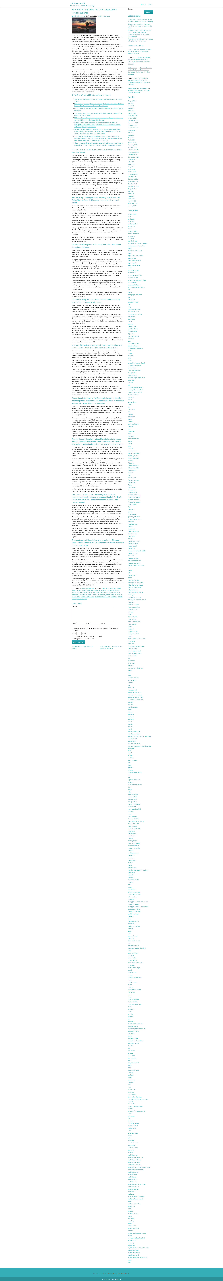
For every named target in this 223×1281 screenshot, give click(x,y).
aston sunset (132, 282)
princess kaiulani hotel (135, 963)
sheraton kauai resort (135, 1024)
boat (129, 341)
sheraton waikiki (133, 1031)
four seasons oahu (134, 502)
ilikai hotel (131, 661)
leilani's (130, 782)
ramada (130, 975)
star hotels (131, 1055)
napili (130, 865)
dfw (129, 434)
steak (130, 1065)
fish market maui (133, 480)
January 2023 (132, 206)
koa (129, 763)
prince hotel (132, 958)
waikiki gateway (133, 1172)
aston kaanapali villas (135, 275)
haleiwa (130, 526)
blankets (131, 339)
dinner (130, 441)
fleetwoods (131, 483)
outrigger (131, 899)
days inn (131, 426)
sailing (130, 1007)
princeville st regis (134, 968)
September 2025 (133, 128)
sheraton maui (133, 1026)
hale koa (131, 522)
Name (74, 623)
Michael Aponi (132, 68)
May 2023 (131, 196)
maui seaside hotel (134, 828)
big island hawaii (133, 336)
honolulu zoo (132, 609)
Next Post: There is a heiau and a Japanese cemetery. (111, 647)
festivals (130, 473)
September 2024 (133, 157)
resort (130, 985)
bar (129, 297)
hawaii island (132, 546)
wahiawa (131, 1150)
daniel (130, 419)
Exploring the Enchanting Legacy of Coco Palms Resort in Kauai (139, 31)
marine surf (132, 807)
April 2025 (131, 140)
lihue (129, 787)
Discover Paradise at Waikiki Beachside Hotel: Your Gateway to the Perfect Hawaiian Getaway (139, 61)
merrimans (131, 836)
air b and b (131, 226)
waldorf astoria (133, 1214)
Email (88, 623)
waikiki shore (132, 1182)
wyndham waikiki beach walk (137, 1257)
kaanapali (131, 687)
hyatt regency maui (134, 651)
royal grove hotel (133, 999)
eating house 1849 (134, 453)
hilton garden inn (133, 580)
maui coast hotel (133, 824)
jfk (129, 685)
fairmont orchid (133, 468)
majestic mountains (109, 595)
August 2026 (132, 101)
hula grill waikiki (133, 634)
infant (130, 670)
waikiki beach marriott (135, 1157)
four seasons (132, 492)
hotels (130, 626)
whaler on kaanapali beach (137, 1233)
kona (129, 765)
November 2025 (133, 123)
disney (130, 443)
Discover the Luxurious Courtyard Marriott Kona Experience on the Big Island (140, 26)
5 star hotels (132, 214)
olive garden (132, 897)
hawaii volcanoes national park (98, 592)
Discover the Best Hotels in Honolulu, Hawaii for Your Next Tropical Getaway (139, 51)
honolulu (131, 602)
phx (129, 943)
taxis (129, 1085)
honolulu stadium (134, 607)
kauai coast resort (134, 734)
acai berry (131, 219)
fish (129, 475)
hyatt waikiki (132, 656)
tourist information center (136, 1111)
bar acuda (131, 299)
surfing (130, 1072)
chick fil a (131, 380)
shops (130, 1036)
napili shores (132, 868)
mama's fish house (134, 804)
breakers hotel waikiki (135, 348)
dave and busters (133, 424)
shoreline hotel (133, 1038)
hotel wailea (132, 624)
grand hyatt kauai (134, 517)
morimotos (131, 860)
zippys (130, 1260)
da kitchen (131, 417)
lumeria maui (132, 799)
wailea (130, 1201)
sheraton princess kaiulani (136, 1029)
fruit (129, 507)
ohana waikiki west (134, 894)
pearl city (131, 938)
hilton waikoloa (133, 590)
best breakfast (133, 329)
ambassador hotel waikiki (136, 246)
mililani (130, 838)
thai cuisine (132, 1090)
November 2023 (133, 181)
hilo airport (131, 575)
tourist (130, 1109)
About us (143, 4)
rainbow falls (132, 972)
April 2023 (131, 198)
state (129, 1060)
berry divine (132, 326)
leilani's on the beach (135, 785)
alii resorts (131, 236)
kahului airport (133, 707)
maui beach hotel (133, 819)
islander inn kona (133, 678)
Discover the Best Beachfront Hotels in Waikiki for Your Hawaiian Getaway (140, 21)
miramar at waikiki (134, 843)
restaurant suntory (134, 990)
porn (129, 49)
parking (130, 929)
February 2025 (132, 145)
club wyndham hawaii (135, 387)
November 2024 (133, 152)
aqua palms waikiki (134, 260)
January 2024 (132, 177)
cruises (130, 414)
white (130, 1235)
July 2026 (131, 103)
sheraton (131, 1021)
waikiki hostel (132, 1174)
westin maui (132, 1226)
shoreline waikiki (133, 1043)
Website (102, 623)
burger (130, 353)
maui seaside (132, 826)
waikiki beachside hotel (135, 1170)
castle (130, 360)
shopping (131, 1033)
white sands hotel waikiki (136, 1238)
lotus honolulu (133, 794)
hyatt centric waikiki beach (137, 639)
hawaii (85, 592)
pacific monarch (133, 914)
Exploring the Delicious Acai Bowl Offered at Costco (139, 92)
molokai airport (133, 853)
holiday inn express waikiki (137, 600)
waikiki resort (132, 1179)
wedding (131, 1221)
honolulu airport (133, 605)
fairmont (131, 463)
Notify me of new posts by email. (85, 639)
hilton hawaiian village (135, 585)
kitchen (130, 755)
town (129, 1113)
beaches (104, 588)
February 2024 (132, 174)
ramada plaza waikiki (135, 977)
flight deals (131, 487)
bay (129, 304)
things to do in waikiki (135, 1106)
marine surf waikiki (134, 809)
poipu (130, 950)
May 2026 (131, 108)
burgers (130, 356)
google (130, 512)
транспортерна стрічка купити (138, 88)
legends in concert (134, 780)
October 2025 (132, 125)
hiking (130, 570)
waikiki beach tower (134, 1160)
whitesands (132, 1240)
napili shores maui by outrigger (138, 870)
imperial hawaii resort (135, 668)
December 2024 (133, 150)
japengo (130, 683)
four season (132, 490)
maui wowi (131, 831)
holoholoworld (78, 16)
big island (131, 334)
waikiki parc (132, 1177)
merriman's (132, 833)
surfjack (130, 1075)
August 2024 (132, 159)
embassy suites (133, 456)
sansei (130, 1011)
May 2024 (131, 167)
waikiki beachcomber (135, 1165)
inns (129, 675)
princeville (131, 965)
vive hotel (131, 1140)
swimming (131, 1080)
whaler (130, 1231)
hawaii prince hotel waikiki (136, 551)
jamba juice (132, 680)
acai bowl (131, 221)
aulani (130, 292)
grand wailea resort (134, 519)
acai (129, 217)
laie (129, 775)
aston (130, 268)
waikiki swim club (134, 1187)
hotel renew (132, 619)
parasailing (131, 924)
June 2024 (131, 164)
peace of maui (132, 936)
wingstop (131, 1243)
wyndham (131, 1245)
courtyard (131, 409)
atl (129, 290)
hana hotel (131, 536)
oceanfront (131, 889)
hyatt (129, 636)
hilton (130, 578)
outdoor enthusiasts (87, 597)
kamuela (131, 717)
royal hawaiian (133, 1002)
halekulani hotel (133, 531)
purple (130, 970)
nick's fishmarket (133, 880)
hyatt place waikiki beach (136, 646)
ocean (130, 887)
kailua (130, 709)
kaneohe (131, 719)
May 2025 (131, 137)
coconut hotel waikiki (135, 392)
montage (131, 858)
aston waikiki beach (134, 285)
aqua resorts (132, 263)
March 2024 (132, 172)
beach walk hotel (133, 312)
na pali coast (76, 597)
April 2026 (131, 111)
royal (129, 997)
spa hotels (131, 1051)
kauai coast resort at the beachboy (139, 736)
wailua (130, 1209)
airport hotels (132, 231)
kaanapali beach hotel (135, 697)
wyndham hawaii (133, 1250)
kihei (129, 750)
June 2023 (131, 194)
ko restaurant (132, 760)
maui (129, 814)
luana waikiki (132, 797)
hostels (130, 612)
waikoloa (131, 1194)
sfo (129, 1019)
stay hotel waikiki (133, 1063)
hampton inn (132, 534)
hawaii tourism (133, 553)
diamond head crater (78, 590)
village (130, 1135)
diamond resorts (133, 439)
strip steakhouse (133, 1070)
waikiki (130, 1153)
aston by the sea (133, 270)
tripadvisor (131, 1116)
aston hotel (132, 273)
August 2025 (132, 130)
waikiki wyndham (133, 1189)
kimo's (130, 753)
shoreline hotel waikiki (135, 1041)
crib (129, 412)
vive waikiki (131, 1145)
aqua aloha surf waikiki (135, 256)
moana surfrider (133, 846)
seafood (130, 1016)
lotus (129, 792)
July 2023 (131, 191)
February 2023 (132, 203)
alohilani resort (133, 241)
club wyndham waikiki (135, 390)
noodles (130, 882)
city (129, 385)
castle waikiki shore (134, 365)
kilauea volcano (98, 595)
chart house (132, 368)
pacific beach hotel (134, 911)
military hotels (132, 841)
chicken (130, 382)
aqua (129, 253)
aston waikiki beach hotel (136, 287)
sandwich (131, 1009)
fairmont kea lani (133, 465)
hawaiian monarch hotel (136, 565)
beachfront (131, 317)
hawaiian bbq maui (134, 561)
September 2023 (133, 186)
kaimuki (130, 712)
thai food (131, 1092)
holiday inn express (134, 597)
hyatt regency (132, 648)
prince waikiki (132, 960)
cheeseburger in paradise (136, 378)
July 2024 (131, 162)
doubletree (131, 451)
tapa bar (131, 1082)
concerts (131, 397)
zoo (129, 1262)
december (131, 431)
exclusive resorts (133, 458)
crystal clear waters (114, 588)
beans (130, 321)
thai (129, 1087)
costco (130, 404)
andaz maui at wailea (135, 251)
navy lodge (131, 872)
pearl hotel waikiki (134, 941)
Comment (76, 606)
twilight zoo (132, 1128)
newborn (131, 877)
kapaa (130, 722)
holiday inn (131, 595)
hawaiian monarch (134, 563)
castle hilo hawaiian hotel (136, 363)
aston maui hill (133, 278)
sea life (130, 1014)
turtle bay (131, 1121)
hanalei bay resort (134, 541)
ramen (130, 980)
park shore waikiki (134, 926)
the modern (132, 1094)
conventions (132, 402)
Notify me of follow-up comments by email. (88, 636)
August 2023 (132, 189)
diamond (131, 436)
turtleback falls (133, 1126)
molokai (119, 595)
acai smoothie (132, 224)
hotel (129, 614)
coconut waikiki (133, 395)
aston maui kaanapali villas (137, 280)
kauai (90, 595)
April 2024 (131, 169)
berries (130, 324)
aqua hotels (132, 258)
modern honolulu (134, 848)
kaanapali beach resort (135, 700)
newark (130, 875)
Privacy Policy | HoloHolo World (118, 1274)
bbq (129, 307)
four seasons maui (134, 500)
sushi (130, 1077)
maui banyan (132, 816)
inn (129, 673)
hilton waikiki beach (134, 587)
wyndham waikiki (133, 1255)
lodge (130, 789)
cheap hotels (132, 373)
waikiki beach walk (134, 1162)
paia (129, 919)
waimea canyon (81, 599)
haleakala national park (102, 590)
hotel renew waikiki (134, 622)
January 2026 (132, 118)
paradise (98, 597)
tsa (129, 1118)
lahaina (130, 770)
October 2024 (132, 155)
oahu (129, 885)
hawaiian (131, 556)
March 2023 (132, 201)
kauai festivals (132, 739)
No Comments (105, 16)
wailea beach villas (134, 1204)
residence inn (132, 982)
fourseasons (132, 504)
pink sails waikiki (133, 946)
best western (132, 331)
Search (130, 9)
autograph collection (135, 295)
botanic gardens (133, 343)
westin (130, 1223)
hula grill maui (132, 631)
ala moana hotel (133, 234)
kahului (130, 705)
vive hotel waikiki (133, 1143)
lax (129, 777)
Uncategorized (86, 588)
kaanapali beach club (135, 695)
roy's (129, 994)
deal (129, 429)
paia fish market (133, 921)
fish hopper (132, 478)
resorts (130, 987)
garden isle (89, 590)
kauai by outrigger (134, 731)
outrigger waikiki (133, 904)
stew (129, 1068)
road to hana (105, 597)
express (130, 461)
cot (129, 407)
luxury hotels (132, 802)
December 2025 (133, 120)
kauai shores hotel (134, 744)
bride (130, 351)
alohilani (131, 238)
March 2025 (132, 142)
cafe (129, 358)
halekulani (131, 529)
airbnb (130, 229)
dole (129, 446)
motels (130, 863)
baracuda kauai (133, 302)
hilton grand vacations (135, 583)
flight (130, 485)
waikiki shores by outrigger (137, 1184)
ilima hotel (131, 663)
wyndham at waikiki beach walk (138, 1248)
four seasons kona (134, 495)
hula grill (131, 629)
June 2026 (131, 106)
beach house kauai (134, 309)
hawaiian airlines (133, 558)
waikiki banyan (133, 1155)
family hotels (132, 470)
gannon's (131, 509)
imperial (130, 666)
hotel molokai (132, 617)
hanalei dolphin (133, 544)
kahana (130, 702)
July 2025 (131, 133)
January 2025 (132, 147)
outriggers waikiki (134, 909)
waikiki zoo (131, 1192)
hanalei (130, 539)
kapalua (130, 724)
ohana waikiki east (134, 892)
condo (130, 400)
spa (129, 1048)
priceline (131, 955)
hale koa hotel (132, 524)
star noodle (132, 1058)
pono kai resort (133, 953)
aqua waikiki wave (134, 265)
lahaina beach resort (135, 772)
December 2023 (133, 179)
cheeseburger (132, 375)
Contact (150, 4)
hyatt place (131, 644)
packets (130, 916)
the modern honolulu (135, 1097)
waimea (130, 1211)
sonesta (130, 1046)
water (130, 1216)
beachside (131, 319)
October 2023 (132, 184)
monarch (131, 855)
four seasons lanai (134, 497)
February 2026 (132, 116)
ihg (129, 658)
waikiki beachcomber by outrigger (139, 1167)
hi (128, 568)
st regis (130, 1053)
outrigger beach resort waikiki (138, 902)
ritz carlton (131, 992)
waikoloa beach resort (135, 1199)
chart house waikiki (134, 370)
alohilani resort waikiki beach (137, 243)
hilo (129, 573)
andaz (130, 248)
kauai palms (132, 741)
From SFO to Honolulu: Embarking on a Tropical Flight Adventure (140, 40)
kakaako (131, 714)
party (130, 931)
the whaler (131, 1104)
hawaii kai (131, 548)
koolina (130, 767)
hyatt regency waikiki (135, 653)
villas (129, 1138)
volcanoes (114, 597)
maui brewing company (136, 821)
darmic (130, 421)
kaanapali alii (132, 690)
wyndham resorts (134, 1253)
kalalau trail (84, 595)
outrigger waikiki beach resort (138, 907)
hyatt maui (131, 641)
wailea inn (131, 1206)
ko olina (130, 758)
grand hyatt (132, 514)
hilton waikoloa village (135, 592)
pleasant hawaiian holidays (137, 948)
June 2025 (131, 135)
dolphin (130, 448)
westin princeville (133, 1228)
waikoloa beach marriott (136, 1196)
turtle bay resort (133, 1123)
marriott (131, 811)
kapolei (130, 727)
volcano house (133, 1148)
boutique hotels (133, 346)
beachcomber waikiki (135, 314)
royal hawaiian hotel (134, 1004)
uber (129, 1131)
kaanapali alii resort (134, 692)
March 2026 (132, 113)
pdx (129, 933)
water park (131, 1218)
